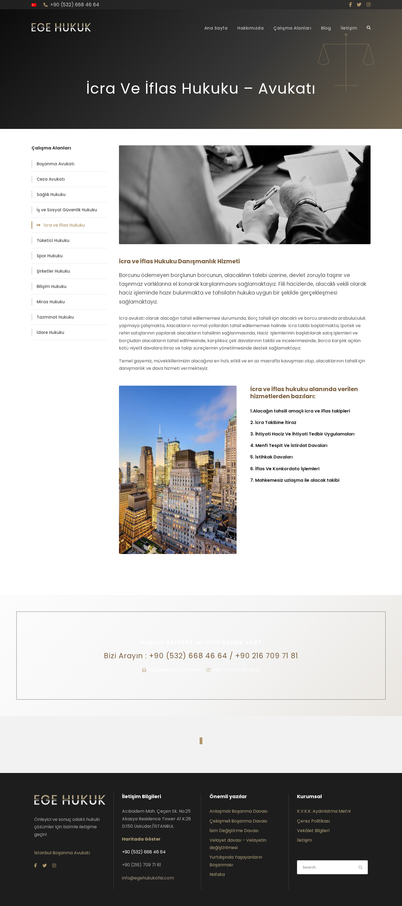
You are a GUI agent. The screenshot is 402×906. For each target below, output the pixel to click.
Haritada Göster (141, 839)
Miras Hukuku (51, 302)
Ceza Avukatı (51, 179)
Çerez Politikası (313, 821)
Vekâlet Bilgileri (313, 830)
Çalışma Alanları (292, 28)
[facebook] (350, 4)
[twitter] (359, 4)
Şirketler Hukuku (53, 271)
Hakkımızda (250, 28)
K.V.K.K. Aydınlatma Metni (324, 811)
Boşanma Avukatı (55, 164)
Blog (326, 28)
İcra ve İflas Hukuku (64, 225)
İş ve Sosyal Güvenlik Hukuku (67, 210)
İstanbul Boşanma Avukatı (62, 853)
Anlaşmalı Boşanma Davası (238, 811)
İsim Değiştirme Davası (233, 830)
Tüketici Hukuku (53, 240)
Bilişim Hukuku (51, 286)
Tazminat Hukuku (55, 317)
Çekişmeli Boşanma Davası (238, 821)
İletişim (349, 28)
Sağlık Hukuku (51, 194)
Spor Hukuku (50, 256)
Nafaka (217, 874)
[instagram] (368, 4)
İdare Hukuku (50, 332)
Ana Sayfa (216, 28)
